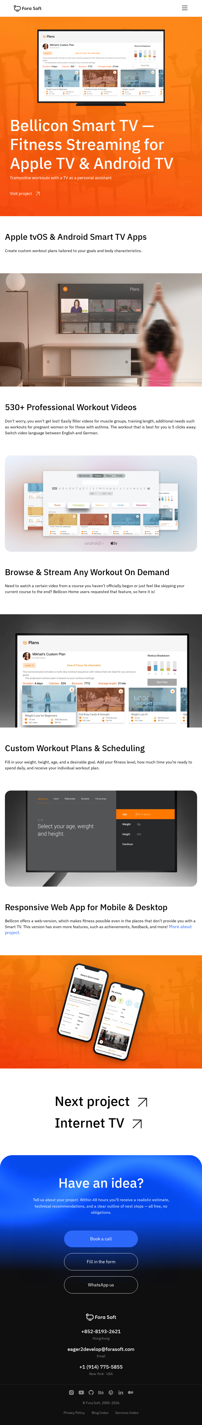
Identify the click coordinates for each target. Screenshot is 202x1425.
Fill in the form (101, 1261)
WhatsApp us (101, 1285)
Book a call (101, 1239)
